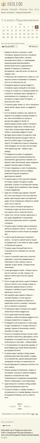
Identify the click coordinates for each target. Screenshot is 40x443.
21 (12, 34)
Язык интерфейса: (7, 422)
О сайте (4, 437)
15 (24, 30)
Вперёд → (27, 406)
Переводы (23, 9)
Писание (4, 9)
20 (7, 34)
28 (3, 37)
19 (3, 34)
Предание (14, 9)
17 (32, 30)
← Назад (12, 406)
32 (20, 37)
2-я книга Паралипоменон (20, 20)
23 (20, 34)
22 (16, 34)
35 (32, 37)
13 (16, 30)
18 (37, 30)
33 (24, 37)
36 (37, 37)
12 (12, 30)
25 (28, 34)
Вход (31, 9)
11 (7, 30)
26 (32, 34)
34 (28, 37)
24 (24, 34)
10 (3, 30)
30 (12, 37)
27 (37, 34)
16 (28, 30)
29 (7, 37)
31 (16, 37)
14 (20, 30)
